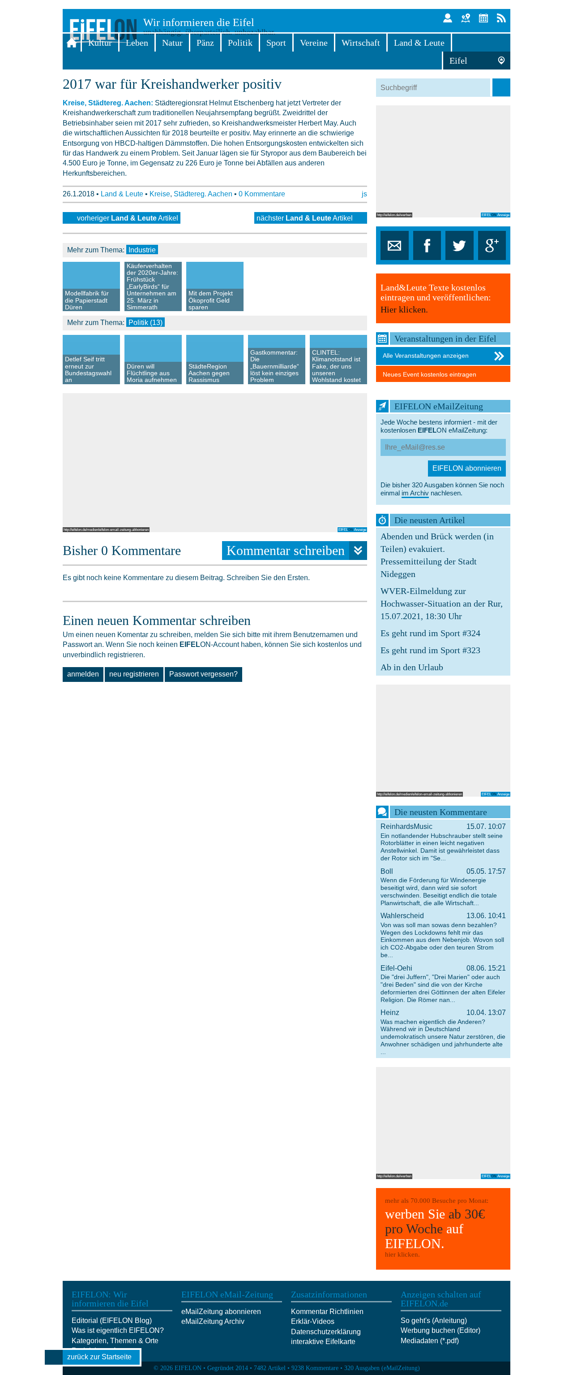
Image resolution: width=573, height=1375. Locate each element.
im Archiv (415, 493)
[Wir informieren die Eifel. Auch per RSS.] (501, 18)
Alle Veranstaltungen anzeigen (426, 355)
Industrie (142, 250)
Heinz (443, 1032)
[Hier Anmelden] (448, 18)
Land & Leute (419, 43)
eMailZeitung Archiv (212, 1321)
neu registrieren (134, 674)
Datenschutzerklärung (326, 1332)
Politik (240, 43)
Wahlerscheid (443, 935)
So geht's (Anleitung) (434, 1320)
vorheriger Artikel (127, 218)
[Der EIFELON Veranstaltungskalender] (483, 18)
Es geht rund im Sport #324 (430, 633)
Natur (172, 43)
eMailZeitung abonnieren (221, 1311)
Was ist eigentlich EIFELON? (118, 1330)
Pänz (205, 43)
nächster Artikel (305, 218)
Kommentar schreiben (286, 550)
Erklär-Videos (312, 1321)
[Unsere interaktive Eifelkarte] (466, 18)
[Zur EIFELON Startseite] (72, 43)
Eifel (458, 60)
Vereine (314, 43)
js (364, 194)
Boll (443, 887)
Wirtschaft (361, 43)
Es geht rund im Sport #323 (430, 650)
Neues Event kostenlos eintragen (429, 374)
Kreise (160, 194)
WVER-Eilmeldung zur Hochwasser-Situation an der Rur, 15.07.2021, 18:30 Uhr (442, 603)
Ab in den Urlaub (412, 667)
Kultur (100, 43)
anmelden (83, 674)
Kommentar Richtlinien (327, 1311)
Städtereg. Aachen (203, 194)
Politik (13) (145, 322)
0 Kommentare (262, 194)
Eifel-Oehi (443, 983)
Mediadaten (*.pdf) (430, 1341)
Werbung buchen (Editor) (440, 1330)
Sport (276, 43)
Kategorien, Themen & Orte (115, 1341)
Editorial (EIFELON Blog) (112, 1320)
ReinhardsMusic (443, 842)
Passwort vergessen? (203, 674)
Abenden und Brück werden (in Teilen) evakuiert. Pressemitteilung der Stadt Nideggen (437, 555)
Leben (137, 43)
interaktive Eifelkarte (323, 1341)
